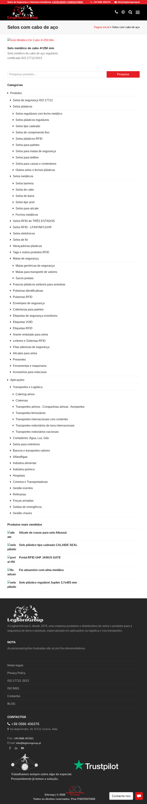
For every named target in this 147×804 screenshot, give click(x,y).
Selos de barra (25, 195)
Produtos (16, 93)
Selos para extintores (26, 444)
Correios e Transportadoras (30, 481)
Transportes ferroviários (31, 413)
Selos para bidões (27, 157)
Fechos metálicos (27, 214)
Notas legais (15, 665)
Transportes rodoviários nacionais (37, 431)
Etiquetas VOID (23, 321)
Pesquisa (123, 74)
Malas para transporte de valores (36, 271)
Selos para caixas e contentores (36, 163)
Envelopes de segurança (29, 303)
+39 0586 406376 (101, 2)
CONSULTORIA (75, 2)
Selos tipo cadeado (28, 126)
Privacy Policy (16, 673)
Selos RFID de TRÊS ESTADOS (34, 220)
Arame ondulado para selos (30, 334)
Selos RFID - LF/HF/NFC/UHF (32, 227)
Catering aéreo (25, 394)
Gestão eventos (23, 488)
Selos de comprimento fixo (32, 132)
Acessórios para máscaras (30, 372)
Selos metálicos (23, 176)
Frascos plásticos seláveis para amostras (39, 284)
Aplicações (17, 379)
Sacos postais (25, 278)
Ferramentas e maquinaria (29, 365)
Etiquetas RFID (22, 328)
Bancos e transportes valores (31, 450)
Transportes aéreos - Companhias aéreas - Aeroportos (50, 406)
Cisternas (22, 400)
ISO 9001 (13, 688)
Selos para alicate (27, 208)
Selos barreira (25, 183)
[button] (138, 12)
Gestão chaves (22, 513)
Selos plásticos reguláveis (32, 119)
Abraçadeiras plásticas (27, 245)
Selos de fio (20, 239)
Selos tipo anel (25, 202)
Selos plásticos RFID (29, 138)
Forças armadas (23, 500)
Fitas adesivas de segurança (31, 347)
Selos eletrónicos (24, 233)
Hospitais (19, 475)
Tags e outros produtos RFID (31, 252)
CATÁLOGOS (59, 2)
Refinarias (19, 494)
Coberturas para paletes (28, 309)
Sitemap (49, 794)
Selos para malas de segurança (36, 151)
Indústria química (24, 469)
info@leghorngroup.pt (129, 2)
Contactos (13, 696)
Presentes (19, 359)
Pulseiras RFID (22, 296)
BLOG (11, 703)
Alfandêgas (20, 456)
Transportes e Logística (27, 387)
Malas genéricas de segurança (35, 265)
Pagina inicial (101, 27)
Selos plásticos (22, 106)
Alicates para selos (25, 353)
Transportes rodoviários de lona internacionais (45, 425)
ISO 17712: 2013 (18, 680)
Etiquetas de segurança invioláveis (35, 315)
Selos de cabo (25, 189)
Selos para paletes (27, 144)
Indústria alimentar (24, 463)
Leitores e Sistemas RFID (29, 340)
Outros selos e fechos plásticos (35, 169)
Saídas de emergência (27, 506)
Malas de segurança (26, 258)
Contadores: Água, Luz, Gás (31, 438)
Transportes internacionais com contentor (42, 419)
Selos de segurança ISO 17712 (33, 100)
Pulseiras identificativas (28, 290)
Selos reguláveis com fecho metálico (39, 113)
